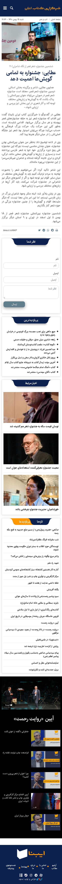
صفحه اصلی (55, 19)
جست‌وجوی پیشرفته (11, 867)
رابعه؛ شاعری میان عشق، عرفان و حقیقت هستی (34, 339)
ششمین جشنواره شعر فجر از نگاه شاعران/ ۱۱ (31, 66)
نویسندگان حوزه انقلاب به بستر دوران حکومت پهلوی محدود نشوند (33, 548)
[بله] (26, 875)
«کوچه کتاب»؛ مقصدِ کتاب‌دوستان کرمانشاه (36, 344)
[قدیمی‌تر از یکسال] (31, 407)
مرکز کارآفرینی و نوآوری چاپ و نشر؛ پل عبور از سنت (36, 576)
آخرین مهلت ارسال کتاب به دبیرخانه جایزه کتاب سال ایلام (30, 362)
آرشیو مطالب (54, 867)
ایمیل (56, 273)
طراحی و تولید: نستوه (27, 879)
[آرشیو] (21, 875)
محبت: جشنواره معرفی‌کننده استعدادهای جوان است (32, 468)
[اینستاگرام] (31, 875)
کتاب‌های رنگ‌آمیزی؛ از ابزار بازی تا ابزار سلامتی (38, 609)
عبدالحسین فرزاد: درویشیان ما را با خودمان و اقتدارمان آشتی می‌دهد (30, 351)
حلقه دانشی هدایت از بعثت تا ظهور (43, 583)
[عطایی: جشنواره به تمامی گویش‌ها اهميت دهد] (31, 41)
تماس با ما (42, 867)
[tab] (40, 521)
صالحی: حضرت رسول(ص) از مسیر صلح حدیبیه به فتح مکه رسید (33, 531)
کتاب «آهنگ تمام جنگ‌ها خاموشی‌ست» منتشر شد (33, 367)
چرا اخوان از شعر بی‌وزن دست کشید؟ (16, 775)
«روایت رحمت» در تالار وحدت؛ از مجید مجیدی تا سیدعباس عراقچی (32, 631)
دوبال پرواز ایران (22, 815)
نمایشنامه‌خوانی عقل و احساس (45, 663)
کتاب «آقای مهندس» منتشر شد (41, 372)
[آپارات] (41, 875)
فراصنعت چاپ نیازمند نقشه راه (16, 752)
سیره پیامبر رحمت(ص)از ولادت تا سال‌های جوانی (37, 596)
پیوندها (24, 866)
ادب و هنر (43, 19)
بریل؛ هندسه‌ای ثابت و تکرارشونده (44, 669)
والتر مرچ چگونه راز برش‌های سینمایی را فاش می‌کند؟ (35, 556)
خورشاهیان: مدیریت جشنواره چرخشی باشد (37, 509)
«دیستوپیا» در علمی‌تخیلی (47, 639)
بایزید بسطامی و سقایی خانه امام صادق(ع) (39, 603)
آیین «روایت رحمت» (50, 623)
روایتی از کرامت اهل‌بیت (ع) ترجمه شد (41, 646)
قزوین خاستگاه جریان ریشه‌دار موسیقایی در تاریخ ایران (35, 616)
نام (57, 259)
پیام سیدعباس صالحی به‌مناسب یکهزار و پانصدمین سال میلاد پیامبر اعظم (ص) (31, 654)
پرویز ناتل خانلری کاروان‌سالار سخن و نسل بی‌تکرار (33, 357)
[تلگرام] (36, 875)
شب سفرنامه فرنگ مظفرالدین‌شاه (44, 539)
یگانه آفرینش (52, 589)
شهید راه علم (53, 563)
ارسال (14, 304)
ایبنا (42, 11)
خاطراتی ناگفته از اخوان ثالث (16, 731)
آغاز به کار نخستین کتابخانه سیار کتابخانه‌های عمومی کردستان (32, 569)
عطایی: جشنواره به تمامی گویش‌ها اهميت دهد (31, 75)
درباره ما (33, 867)
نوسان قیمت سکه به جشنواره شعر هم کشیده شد (34, 426)
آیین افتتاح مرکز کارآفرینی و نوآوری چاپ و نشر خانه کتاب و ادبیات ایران (15, 798)
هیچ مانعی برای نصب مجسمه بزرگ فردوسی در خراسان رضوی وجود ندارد (31, 333)
